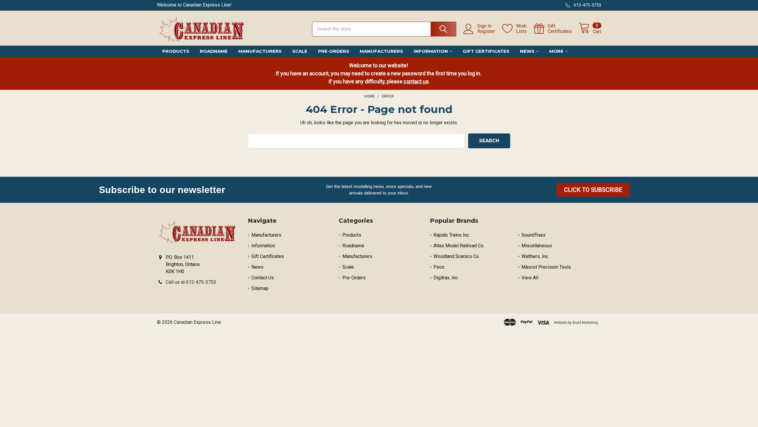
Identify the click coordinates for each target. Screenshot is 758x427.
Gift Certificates (486, 51)
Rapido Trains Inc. (451, 235)
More (556, 51)
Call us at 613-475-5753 (191, 282)
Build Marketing (585, 323)
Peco (438, 267)
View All (529, 278)
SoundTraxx (533, 235)
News (527, 51)
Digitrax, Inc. (446, 278)
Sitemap (260, 288)
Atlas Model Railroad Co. (458, 245)
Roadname (214, 51)
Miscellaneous (536, 245)
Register (486, 31)
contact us (416, 81)
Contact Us (262, 278)
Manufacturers (260, 51)
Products (175, 51)
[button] (593, 190)
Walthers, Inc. (535, 256)
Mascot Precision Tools (546, 267)
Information (431, 51)
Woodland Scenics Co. (456, 256)
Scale (299, 51)
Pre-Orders (333, 51)
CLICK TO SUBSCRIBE (593, 189)
